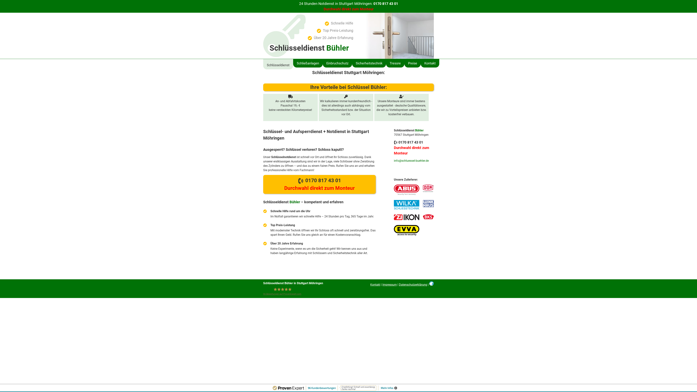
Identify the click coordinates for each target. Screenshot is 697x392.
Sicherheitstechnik (369, 63)
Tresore (395, 63)
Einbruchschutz (337, 63)
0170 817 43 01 (319, 184)
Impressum (389, 284)
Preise (412, 63)
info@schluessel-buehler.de (411, 160)
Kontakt (430, 63)
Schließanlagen (308, 63)
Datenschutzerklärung (413, 284)
